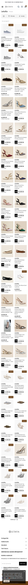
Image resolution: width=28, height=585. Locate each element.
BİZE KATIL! (23, 563)
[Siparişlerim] (22, 7)
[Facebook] (2, 574)
